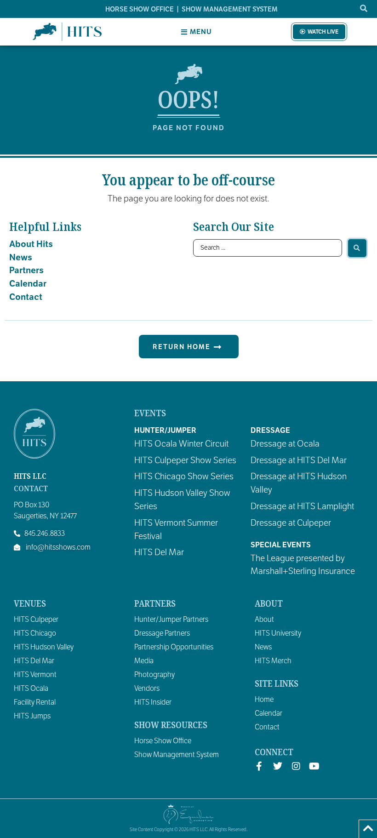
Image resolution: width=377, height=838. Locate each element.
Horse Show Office (162, 741)
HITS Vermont (35, 674)
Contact (25, 297)
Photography (154, 674)
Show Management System (176, 754)
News (20, 257)
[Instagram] (296, 766)
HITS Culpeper (36, 619)
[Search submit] (357, 248)
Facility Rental (35, 702)
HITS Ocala (31, 688)
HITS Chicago (35, 633)
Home (264, 699)
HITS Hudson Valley (44, 647)
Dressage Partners (162, 633)
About (264, 619)
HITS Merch (273, 661)
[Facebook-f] (259, 766)
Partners (26, 270)
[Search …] (364, 8)
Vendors (147, 688)
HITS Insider (152, 702)
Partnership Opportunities (173, 647)
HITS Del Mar (34, 661)
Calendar (27, 283)
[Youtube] (314, 766)
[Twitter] (277, 766)
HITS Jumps (32, 716)
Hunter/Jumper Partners (171, 619)
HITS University (278, 633)
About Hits (31, 244)
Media (144, 661)
